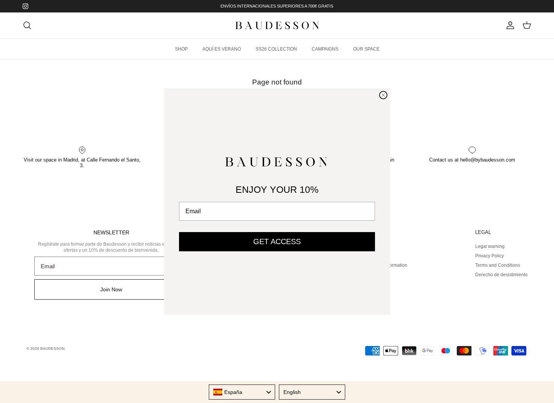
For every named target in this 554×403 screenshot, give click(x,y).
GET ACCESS (277, 241)
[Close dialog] (383, 95)
